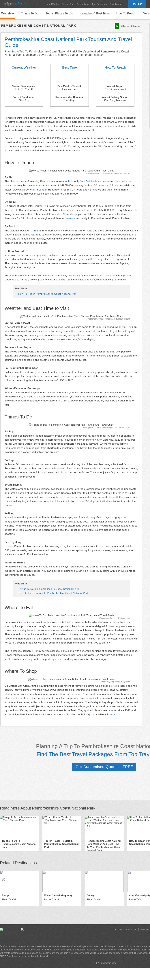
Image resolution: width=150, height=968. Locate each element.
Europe (6, 895)
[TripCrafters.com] (15, 4)
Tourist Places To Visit (60, 13)
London (43, 189)
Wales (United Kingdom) (58, 895)
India (67, 181)
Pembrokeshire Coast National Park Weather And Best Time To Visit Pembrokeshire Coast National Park (104, 845)
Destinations (82, 4)
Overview (7, 13)
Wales (113, 714)
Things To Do (29, 13)
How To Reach (126, 13)
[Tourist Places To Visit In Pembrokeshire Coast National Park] (61, 827)
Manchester (102, 181)
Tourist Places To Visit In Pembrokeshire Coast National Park (53, 593)
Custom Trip (67, 4)
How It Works (52, 4)
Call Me (137, 4)
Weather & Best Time (95, 13)
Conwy (90, 895)
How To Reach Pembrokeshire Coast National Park (47, 293)
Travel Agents (116, 4)
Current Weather (24, 67)
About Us (119, 929)
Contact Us (131, 929)
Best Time (69, 67)
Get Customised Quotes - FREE (104, 767)
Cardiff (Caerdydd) (139, 895)
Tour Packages (99, 4)
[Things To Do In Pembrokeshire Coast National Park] (19, 827)
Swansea (69, 218)
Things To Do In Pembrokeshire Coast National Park (48, 588)
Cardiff (35, 230)
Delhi (89, 181)
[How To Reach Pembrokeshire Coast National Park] (115, 77)
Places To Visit (9, 899)
